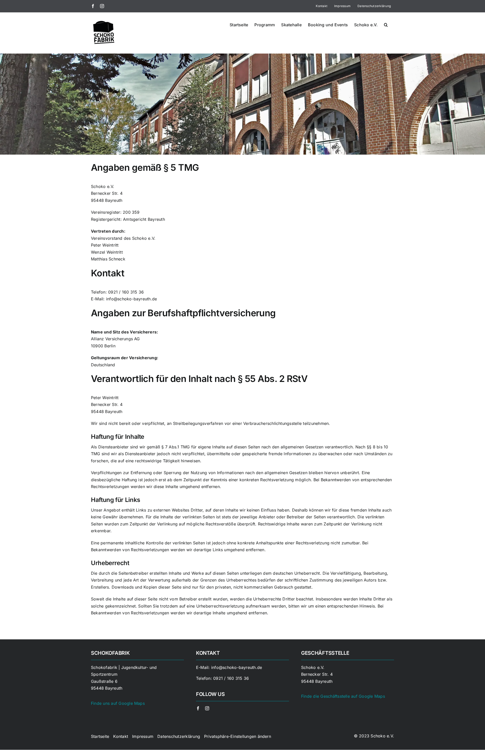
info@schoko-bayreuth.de (236, 667)
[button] (386, 24)
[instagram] (207, 708)
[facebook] (198, 708)
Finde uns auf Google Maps (118, 703)
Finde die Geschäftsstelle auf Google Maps (343, 696)
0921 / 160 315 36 (231, 678)
